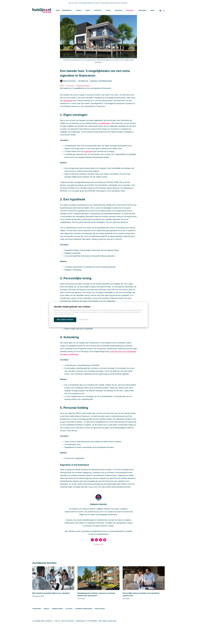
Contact (46, 608)
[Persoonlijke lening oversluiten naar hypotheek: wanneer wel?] (144, 578)
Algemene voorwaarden (83, 608)
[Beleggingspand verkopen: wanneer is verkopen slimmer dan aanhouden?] (98, 578)
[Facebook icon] (92, 539)
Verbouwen (142, 10)
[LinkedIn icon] (96, 539)
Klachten (68, 608)
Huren (108, 10)
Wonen (78, 10)
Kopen (87, 10)
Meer (152, 10)
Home (58, 10)
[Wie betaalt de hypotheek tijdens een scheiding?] (53, 578)
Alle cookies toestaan (65, 319)
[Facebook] (160, 10)
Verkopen (97, 10)
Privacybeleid (100, 608)
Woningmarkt (67, 10)
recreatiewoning (104, 123)
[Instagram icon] (104, 539)
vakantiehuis (68, 101)
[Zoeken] (164, 10)
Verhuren (118, 10)
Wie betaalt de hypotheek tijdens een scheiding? (51, 593)
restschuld (88, 151)
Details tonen (83, 319)
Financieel (130, 10)
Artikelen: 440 (98, 544)
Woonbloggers (57, 608)
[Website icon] (100, 539)
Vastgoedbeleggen (105, 81)
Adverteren (36, 608)
